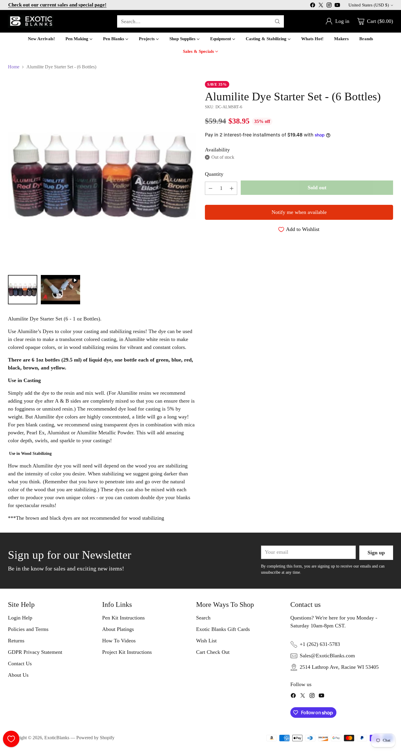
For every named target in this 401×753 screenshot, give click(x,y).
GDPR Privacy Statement (35, 652)
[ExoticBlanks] (30, 21)
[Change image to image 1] (22, 289)
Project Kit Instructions (127, 652)
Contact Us (20, 663)
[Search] (277, 21)
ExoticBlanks (56, 737)
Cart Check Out (213, 652)
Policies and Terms (28, 629)
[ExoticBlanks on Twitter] (321, 6)
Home (13, 66)
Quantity (214, 174)
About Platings (118, 629)
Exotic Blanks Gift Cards (223, 629)
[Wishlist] (11, 739)
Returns (16, 641)
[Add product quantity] (231, 188)
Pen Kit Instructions (123, 618)
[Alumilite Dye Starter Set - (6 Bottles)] (102, 175)
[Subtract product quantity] (210, 188)
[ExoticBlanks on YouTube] (337, 6)
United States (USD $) (368, 5)
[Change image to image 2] (60, 289)
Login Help (20, 618)
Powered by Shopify (95, 737)
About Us (18, 675)
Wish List (206, 641)
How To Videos (119, 641)
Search (203, 618)
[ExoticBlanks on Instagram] (329, 6)
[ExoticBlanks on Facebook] (313, 6)
